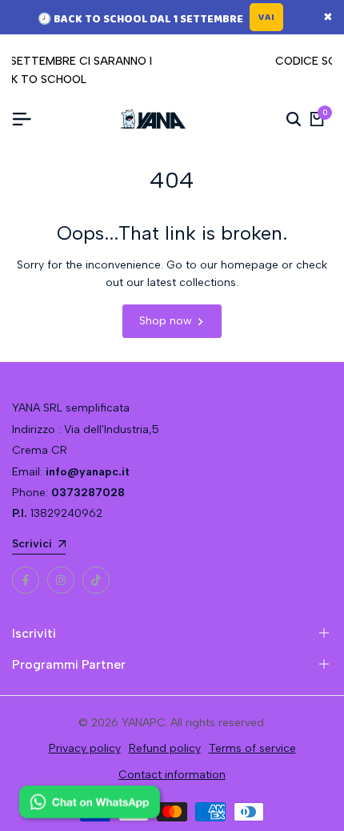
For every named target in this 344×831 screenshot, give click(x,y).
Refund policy (165, 748)
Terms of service (252, 748)
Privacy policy (85, 748)
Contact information (172, 774)
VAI (266, 17)
